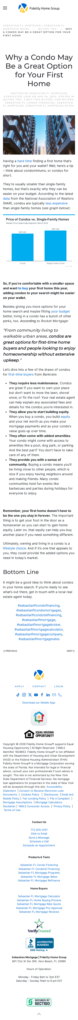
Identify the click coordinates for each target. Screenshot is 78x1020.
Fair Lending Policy (34, 798)
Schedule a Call (39, 841)
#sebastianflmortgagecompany (38, 634)
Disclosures (51, 794)
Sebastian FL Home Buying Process (39, 900)
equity (65, 417)
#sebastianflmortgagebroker (38, 625)
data (6, 198)
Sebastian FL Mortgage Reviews (39, 911)
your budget (60, 311)
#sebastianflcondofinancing (39, 605)
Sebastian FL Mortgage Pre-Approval (39, 908)
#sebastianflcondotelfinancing (38, 615)
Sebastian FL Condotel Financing (39, 868)
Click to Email (39, 833)
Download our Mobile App (38, 702)
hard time (24, 161)
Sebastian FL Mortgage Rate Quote (39, 904)
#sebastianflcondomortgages (38, 610)
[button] (5, 8)
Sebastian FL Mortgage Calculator (39, 896)
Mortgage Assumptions (17, 802)
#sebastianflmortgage (38, 620)
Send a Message (39, 837)
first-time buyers (21, 374)
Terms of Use (12, 810)
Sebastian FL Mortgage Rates (50, 105)
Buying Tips (12, 99)
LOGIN (58, 686)
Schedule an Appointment (39, 845)
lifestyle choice (14, 548)
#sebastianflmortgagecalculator (39, 629)
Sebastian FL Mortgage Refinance (39, 880)
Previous (11, 650)
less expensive (57, 203)
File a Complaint (60, 798)
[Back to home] (39, 8)
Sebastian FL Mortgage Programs (39, 872)
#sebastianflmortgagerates (39, 639)
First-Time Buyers (38, 99)
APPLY (19, 686)
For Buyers (64, 99)
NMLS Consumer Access (34, 806)
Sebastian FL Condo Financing (30, 102)
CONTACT (39, 686)
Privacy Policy (62, 806)
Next (70, 650)
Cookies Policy (30, 794)
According (28, 321)
